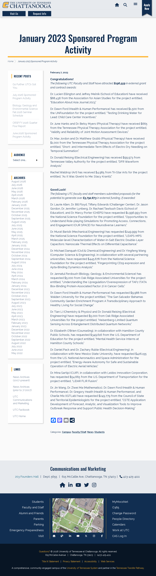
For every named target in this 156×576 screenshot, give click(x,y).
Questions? (44, 551)
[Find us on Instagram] (94, 486)
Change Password (124, 513)
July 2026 (16, 184)
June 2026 (17, 188)
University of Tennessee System (82, 568)
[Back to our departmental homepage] (54, 536)
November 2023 (20, 292)
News (90, 432)
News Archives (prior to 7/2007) (22, 388)
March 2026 (18, 198)
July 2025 (16, 225)
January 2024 (19, 285)
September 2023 (20, 299)
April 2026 (17, 195)
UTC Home (19, 416)
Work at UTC (120, 530)
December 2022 (20, 329)
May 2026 (17, 191)
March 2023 (18, 319)
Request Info (39, 14)
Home (10, 61)
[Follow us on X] (86, 536)
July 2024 (16, 265)
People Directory (123, 518)
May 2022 (17, 353)
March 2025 (18, 238)
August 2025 (18, 221)
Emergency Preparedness (27, 530)
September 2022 (20, 339)
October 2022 (19, 336)
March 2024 (18, 279)
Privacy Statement (71, 561)
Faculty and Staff (33, 507)
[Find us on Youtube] (78, 536)
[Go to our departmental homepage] (63, 486)
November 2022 (20, 333)
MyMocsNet (120, 501)
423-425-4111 (131, 476)
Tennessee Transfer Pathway (130, 568)
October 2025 (19, 215)
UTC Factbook (21, 409)
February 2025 (19, 242)
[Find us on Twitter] (87, 486)
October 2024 (19, 255)
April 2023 (17, 316)
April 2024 (17, 275)
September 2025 (20, 218)
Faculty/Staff (79, 432)
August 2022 (18, 343)
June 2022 (17, 349)
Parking (39, 524)
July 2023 (16, 306)
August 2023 (18, 302)
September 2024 (20, 258)
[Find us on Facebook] (102, 536)
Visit (41, 536)
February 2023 (19, 322)
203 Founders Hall (26, 476)
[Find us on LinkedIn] (70, 486)
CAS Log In (119, 536)
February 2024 (19, 282)
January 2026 (19, 205)
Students (99, 432)
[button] (125, 5)
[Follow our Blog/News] (62, 536)
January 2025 (18, 245)
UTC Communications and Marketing (22, 400)
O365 (115, 507)
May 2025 (17, 232)
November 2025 (20, 211)
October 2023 (19, 296)
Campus (66, 432)
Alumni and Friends (31, 513)
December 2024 (20, 248)
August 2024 (18, 262)
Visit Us (14, 14)
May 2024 (17, 272)
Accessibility (90, 561)
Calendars (118, 524)
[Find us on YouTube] (79, 486)
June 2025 (17, 228)
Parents (39, 518)
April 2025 (17, 235)
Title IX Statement (50, 561)
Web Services (107, 561)
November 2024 (20, 252)
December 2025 (20, 208)
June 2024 (17, 269)
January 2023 (18, 326)
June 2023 (17, 309)
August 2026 (18, 181)
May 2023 (17, 312)
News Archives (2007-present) (21, 379)
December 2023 (20, 289)
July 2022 (16, 346)
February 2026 (19, 201)
